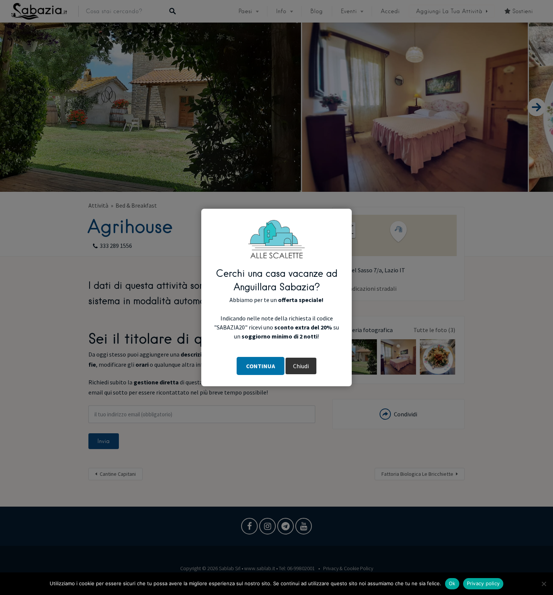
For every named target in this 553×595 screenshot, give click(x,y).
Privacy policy (483, 583)
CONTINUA (260, 366)
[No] (543, 583)
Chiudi (301, 366)
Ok (452, 583)
